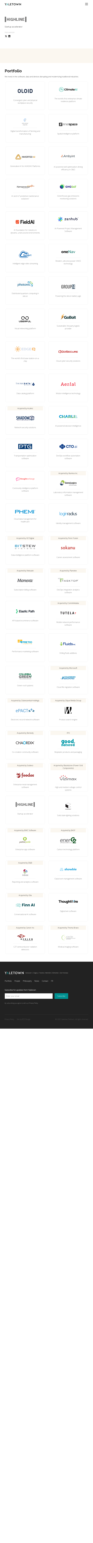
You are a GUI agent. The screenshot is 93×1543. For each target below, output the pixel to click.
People (17, 981)
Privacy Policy (9, 1019)
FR (52, 981)
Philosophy (27, 981)
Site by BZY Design (23, 1019)
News (36, 981)
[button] (86, 4)
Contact (45, 981)
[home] (13, 4)
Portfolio (8, 981)
